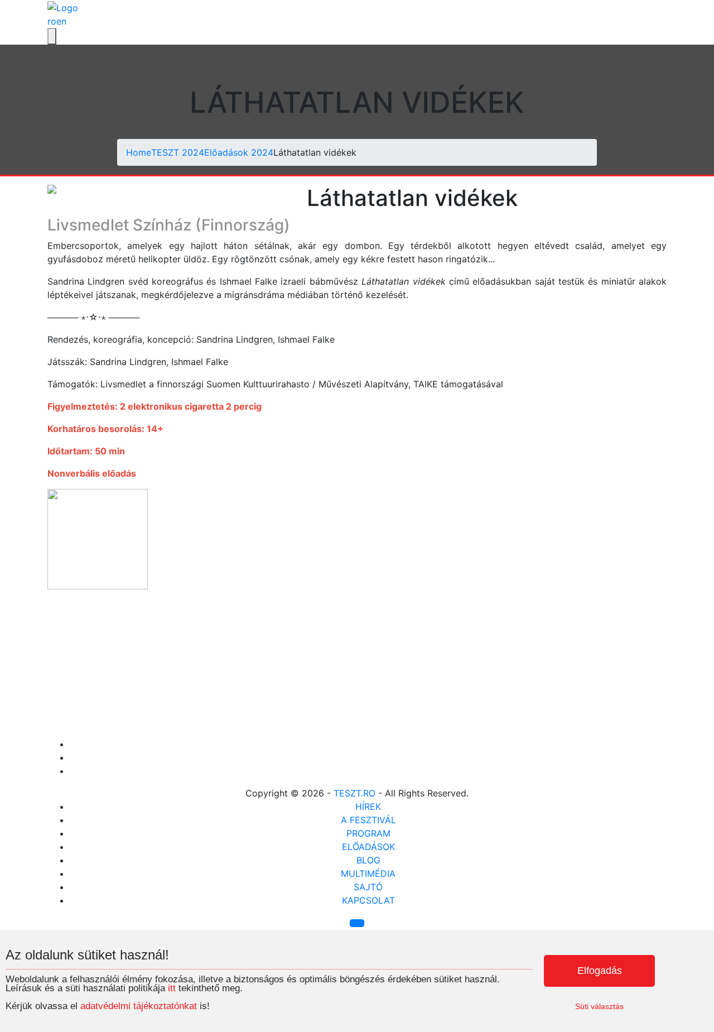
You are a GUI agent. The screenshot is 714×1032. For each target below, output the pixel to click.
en (61, 21)
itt (172, 988)
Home (138, 152)
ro (51, 21)
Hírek (368, 806)
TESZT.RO (354, 793)
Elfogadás (599, 970)
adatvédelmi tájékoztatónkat (138, 1006)
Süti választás (599, 1006)
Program (368, 833)
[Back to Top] (357, 923)
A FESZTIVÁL (368, 819)
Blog (368, 860)
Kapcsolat (368, 900)
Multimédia (368, 873)
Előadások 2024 (238, 152)
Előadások (368, 846)
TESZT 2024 (177, 152)
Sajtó (368, 886)
